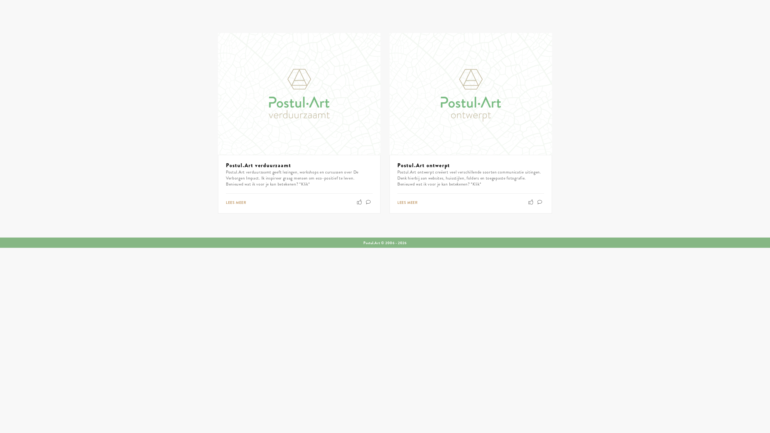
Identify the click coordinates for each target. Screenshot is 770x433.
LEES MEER (236, 202)
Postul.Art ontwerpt (423, 165)
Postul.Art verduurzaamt (258, 165)
